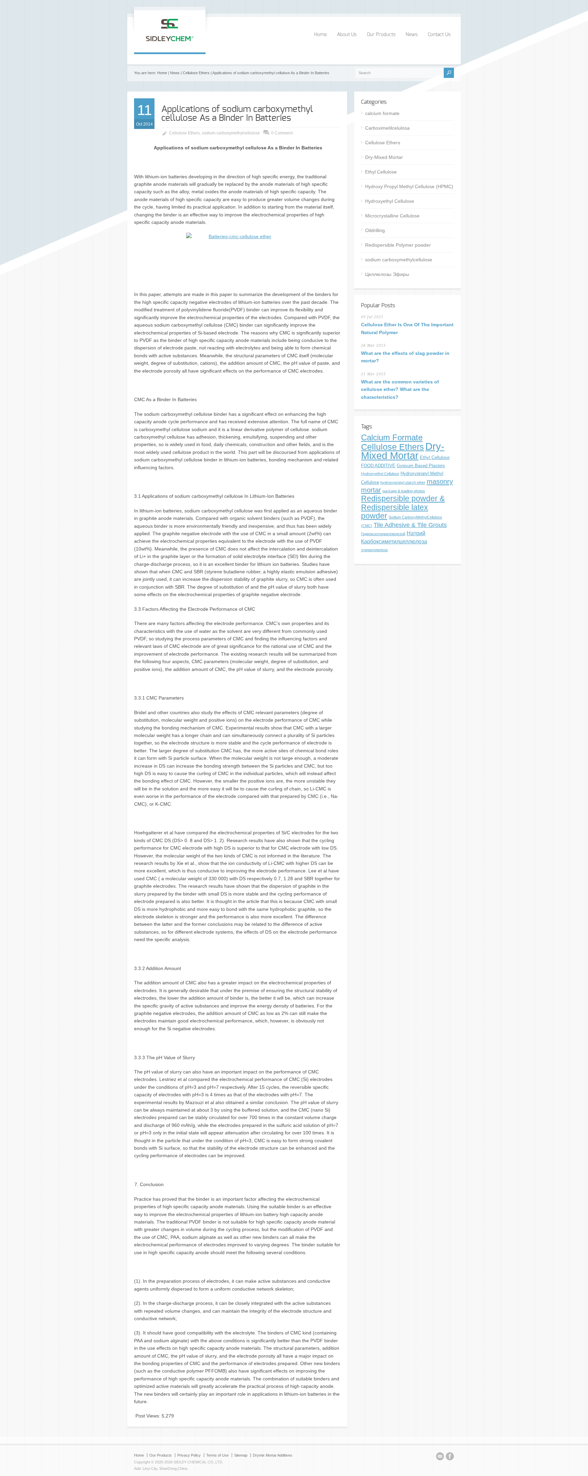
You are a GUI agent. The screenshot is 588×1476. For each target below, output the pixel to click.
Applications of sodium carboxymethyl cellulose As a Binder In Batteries (237, 113)
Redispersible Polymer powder (398, 245)
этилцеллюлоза (374, 550)
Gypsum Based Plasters (421, 465)
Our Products (381, 34)
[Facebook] (450, 1457)
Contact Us (439, 34)
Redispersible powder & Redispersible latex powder (403, 507)
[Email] (440, 1457)
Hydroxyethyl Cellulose (389, 201)
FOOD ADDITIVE (378, 465)
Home (320, 34)
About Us (347, 34)
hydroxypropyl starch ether (402, 482)
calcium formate (382, 113)
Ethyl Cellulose (381, 172)
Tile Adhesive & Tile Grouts (410, 524)
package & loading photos (403, 491)
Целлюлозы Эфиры (387, 274)
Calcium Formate (392, 437)
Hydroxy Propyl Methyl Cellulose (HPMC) (409, 186)
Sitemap (240, 1455)
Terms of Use (217, 1455)
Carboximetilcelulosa (387, 128)
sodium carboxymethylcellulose (231, 133)
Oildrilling (375, 230)
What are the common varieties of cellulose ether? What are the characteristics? (400, 389)
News (412, 34)
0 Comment (282, 133)
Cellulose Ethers (196, 73)
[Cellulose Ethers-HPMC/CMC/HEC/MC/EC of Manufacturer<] (169, 45)
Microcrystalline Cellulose (392, 215)
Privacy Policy (189, 1455)
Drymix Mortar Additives (272, 1455)
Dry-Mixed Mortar (384, 157)
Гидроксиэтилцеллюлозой (383, 534)
